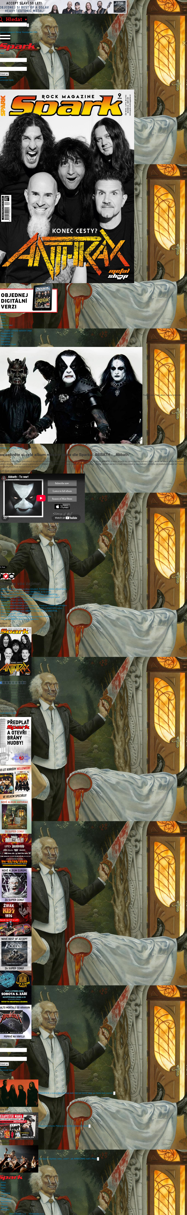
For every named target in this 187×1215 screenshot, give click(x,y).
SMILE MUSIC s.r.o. (17, 1213)
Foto (3, 319)
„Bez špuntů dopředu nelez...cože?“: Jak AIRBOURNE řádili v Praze (67, 1158)
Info (2, 327)
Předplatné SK (7, 336)
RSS (35, 32)
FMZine (4, 1204)
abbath (20, 447)
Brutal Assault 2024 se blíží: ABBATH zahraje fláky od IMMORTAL (29, 594)
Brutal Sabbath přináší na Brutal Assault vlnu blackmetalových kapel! (30, 597)
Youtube (25, 32)
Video (3, 322)
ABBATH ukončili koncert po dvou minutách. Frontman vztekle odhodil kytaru (34, 589)
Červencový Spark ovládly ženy (14, 602)
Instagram (10, 32)
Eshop (18, 32)
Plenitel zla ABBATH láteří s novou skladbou (20, 619)
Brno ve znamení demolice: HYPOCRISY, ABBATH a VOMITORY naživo (31, 608)
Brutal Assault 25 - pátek (11, 613)
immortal (12, 447)
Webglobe (5, 1209)
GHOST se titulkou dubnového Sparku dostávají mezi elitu (26, 616)
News (3, 316)
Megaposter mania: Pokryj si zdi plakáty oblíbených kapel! (63, 1125)
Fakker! (4, 1195)
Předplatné (5, 1193)
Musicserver (6, 1201)
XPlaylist (4, 1206)
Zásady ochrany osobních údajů (18, 330)
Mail (31, 32)
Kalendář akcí (7, 325)
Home (3, 314)
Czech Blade (6, 1198)
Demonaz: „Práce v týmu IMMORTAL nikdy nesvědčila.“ (25, 599)
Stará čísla (5, 338)
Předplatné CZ (7, 333)
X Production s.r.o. (36, 1213)
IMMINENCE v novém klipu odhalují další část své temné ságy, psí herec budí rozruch (75, 1092)
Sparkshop (5, 341)
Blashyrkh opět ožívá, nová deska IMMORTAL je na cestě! (26, 591)
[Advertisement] (92, 542)
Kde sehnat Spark (8, 344)
